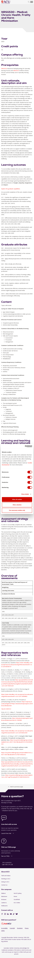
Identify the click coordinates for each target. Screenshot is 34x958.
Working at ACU (5, 879)
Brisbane (3, 899)
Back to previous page (16, 786)
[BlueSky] (17, 914)
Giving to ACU (5, 882)
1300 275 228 (9, 864)
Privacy (27, 928)
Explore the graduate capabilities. (10, 189)
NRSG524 (4, 68)
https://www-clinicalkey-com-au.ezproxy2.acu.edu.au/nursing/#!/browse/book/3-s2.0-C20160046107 (17, 664)
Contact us (4, 885)
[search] (28, 2)
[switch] (29, 477)
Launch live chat (6, 833)
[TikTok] (13, 914)
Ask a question (6, 862)
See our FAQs (5, 856)
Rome (15, 896)
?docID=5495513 (6, 709)
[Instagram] (5, 914)
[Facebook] (2, 914)
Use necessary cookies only (17, 510)
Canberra (4, 902)
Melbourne (4, 905)
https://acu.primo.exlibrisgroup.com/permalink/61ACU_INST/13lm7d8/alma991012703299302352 (17, 742)
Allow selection (17, 505)
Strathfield (17, 899)
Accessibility (4, 928)
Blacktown (4, 896)
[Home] (8, 3)
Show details (25, 494)
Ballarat (3, 893)
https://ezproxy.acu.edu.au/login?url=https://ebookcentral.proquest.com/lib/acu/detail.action (17, 703)
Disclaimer (20, 928)
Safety (3, 930)
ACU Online (17, 902)
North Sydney (18, 893)
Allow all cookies (17, 499)
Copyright (12, 928)
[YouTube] (11, 914)
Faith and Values (5, 875)
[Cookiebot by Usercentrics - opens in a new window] (25, 446)
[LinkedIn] (8, 914)
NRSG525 (16, 70)
